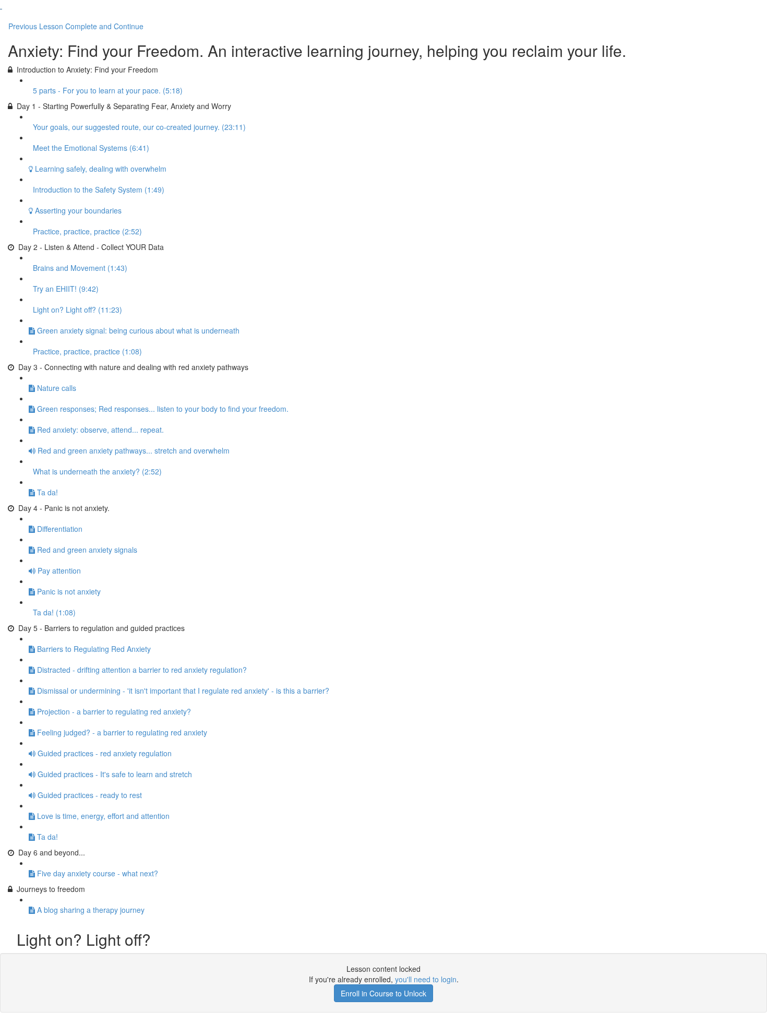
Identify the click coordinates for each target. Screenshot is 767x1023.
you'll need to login (426, 979)
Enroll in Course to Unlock (383, 993)
